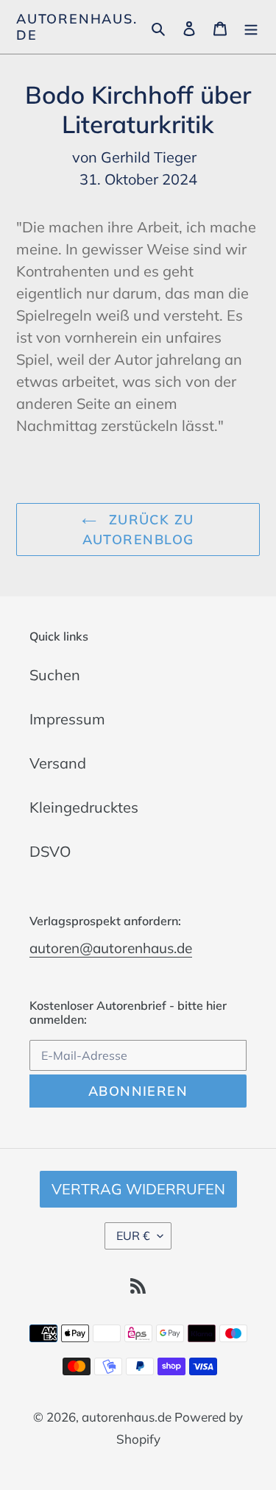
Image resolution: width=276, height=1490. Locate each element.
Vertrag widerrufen (138, 1189)
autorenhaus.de (77, 27)
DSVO (50, 851)
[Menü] (251, 27)
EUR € (133, 1235)
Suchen (54, 675)
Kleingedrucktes (83, 807)
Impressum (67, 719)
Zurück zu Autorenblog (138, 529)
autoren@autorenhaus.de (110, 948)
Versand (57, 763)
